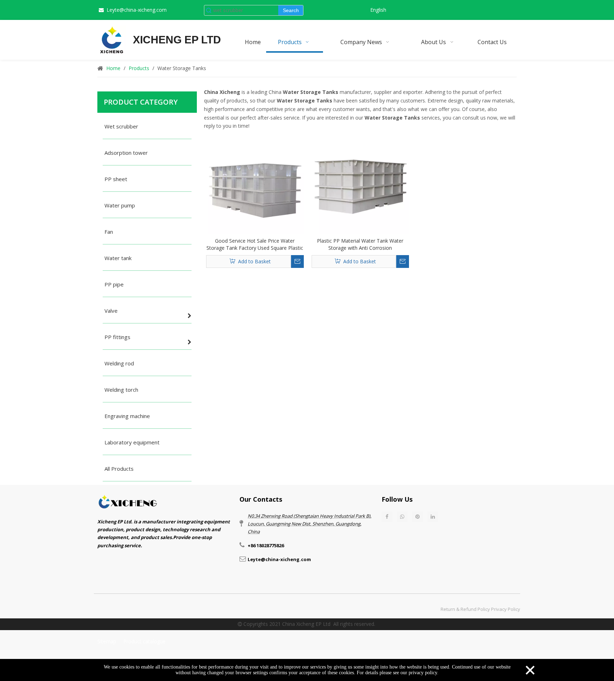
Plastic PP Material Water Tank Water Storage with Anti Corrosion (360, 244)
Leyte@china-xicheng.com (137, 9)
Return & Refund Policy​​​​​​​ (465, 609)
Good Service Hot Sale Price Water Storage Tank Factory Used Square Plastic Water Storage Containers (254, 244)
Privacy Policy (505, 609)
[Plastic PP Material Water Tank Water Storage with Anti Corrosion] (360, 184)
